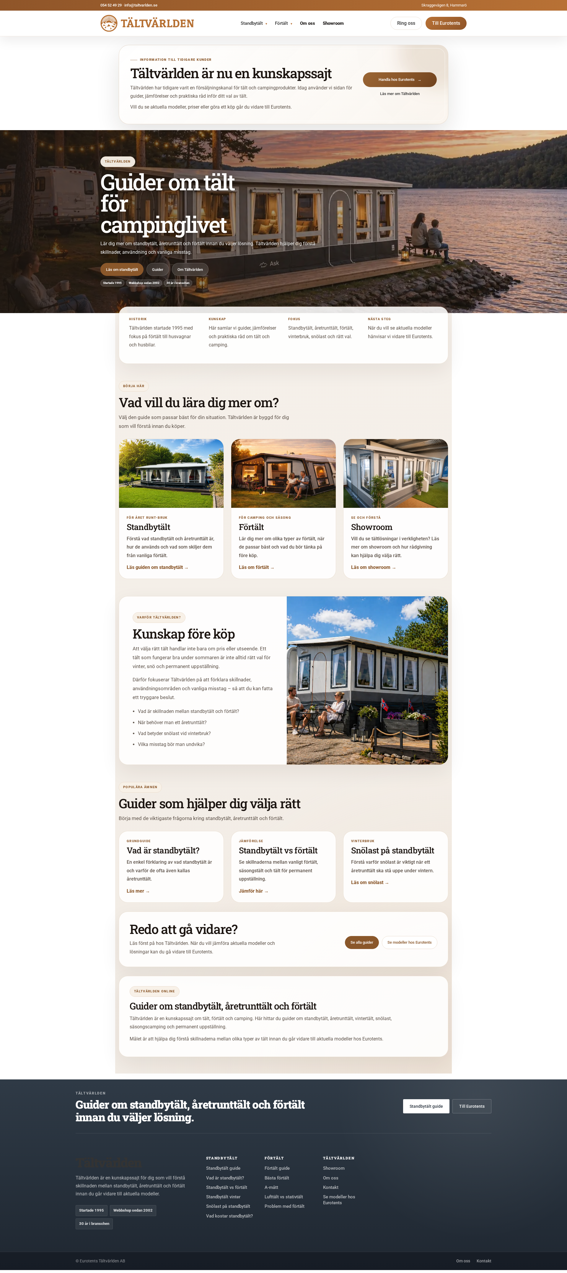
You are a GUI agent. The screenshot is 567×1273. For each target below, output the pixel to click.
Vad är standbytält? (225, 1178)
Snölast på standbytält (228, 1206)
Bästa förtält (277, 1178)
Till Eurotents (446, 23)
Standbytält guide (426, 1106)
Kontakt (330, 1187)
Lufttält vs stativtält (284, 1197)
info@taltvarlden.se (140, 5)
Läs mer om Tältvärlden (400, 93)
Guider (157, 269)
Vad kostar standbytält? (229, 1216)
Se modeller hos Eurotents (409, 942)
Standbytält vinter (223, 1197)
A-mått (271, 1187)
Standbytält (254, 23)
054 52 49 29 (111, 5)
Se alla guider (362, 942)
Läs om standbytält (122, 269)
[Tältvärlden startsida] (147, 23)
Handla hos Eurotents (400, 79)
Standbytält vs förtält (226, 1187)
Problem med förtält (284, 1206)
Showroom (333, 23)
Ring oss (406, 23)
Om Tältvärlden (190, 269)
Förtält (283, 23)
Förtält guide (277, 1168)
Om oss (307, 23)
